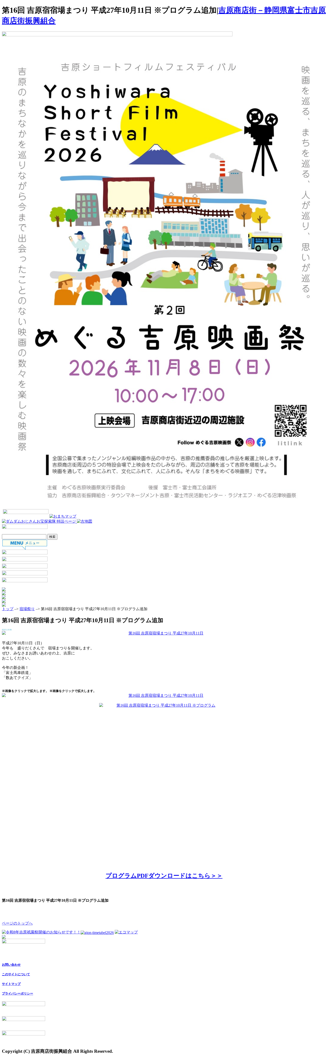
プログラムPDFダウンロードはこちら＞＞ (164, 875)
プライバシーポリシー (17, 993)
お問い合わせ (11, 964)
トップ (7, 609)
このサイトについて (16, 974)
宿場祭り (27, 609)
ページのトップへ (17, 923)
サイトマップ (11, 984)
